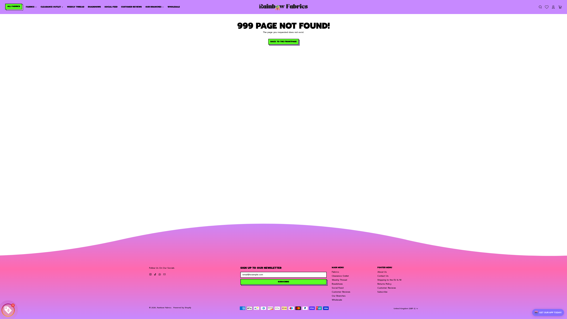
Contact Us (382, 276)
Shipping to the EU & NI (389, 279)
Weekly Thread (75, 6)
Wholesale (174, 6)
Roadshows (94, 6)
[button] (540, 7)
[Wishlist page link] (547, 7)
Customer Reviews (131, 6)
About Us (382, 272)
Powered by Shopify (182, 307)
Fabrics (335, 272)
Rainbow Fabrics (164, 307)
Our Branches (339, 295)
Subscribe (382, 291)
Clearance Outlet (340, 276)
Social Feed (111, 6)
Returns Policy (384, 283)
